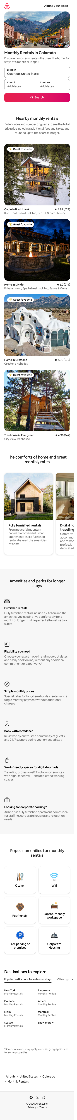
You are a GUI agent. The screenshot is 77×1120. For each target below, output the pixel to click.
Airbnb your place (56, 6)
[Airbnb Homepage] (7, 5)
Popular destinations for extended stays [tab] (28, 979)
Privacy (32, 1107)
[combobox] (37, 74)
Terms (43, 1107)
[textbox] (20, 86)
